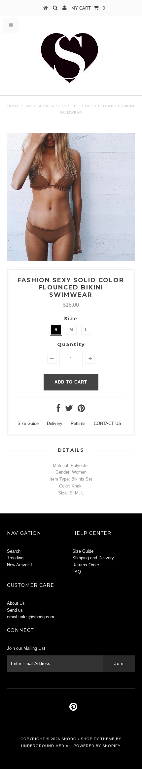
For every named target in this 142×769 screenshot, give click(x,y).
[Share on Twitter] (69, 409)
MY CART (88, 8)
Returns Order (85, 564)
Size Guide (28, 423)
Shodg (69, 739)
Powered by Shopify (97, 746)
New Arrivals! (19, 564)
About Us (16, 603)
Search (13, 551)
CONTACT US (107, 423)
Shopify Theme (98, 739)
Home (13, 106)
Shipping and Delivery (93, 557)
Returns (78, 423)
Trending (15, 557)
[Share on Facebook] (58, 409)
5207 (28, 106)
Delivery (54, 423)
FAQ (76, 571)
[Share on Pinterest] (81, 409)
